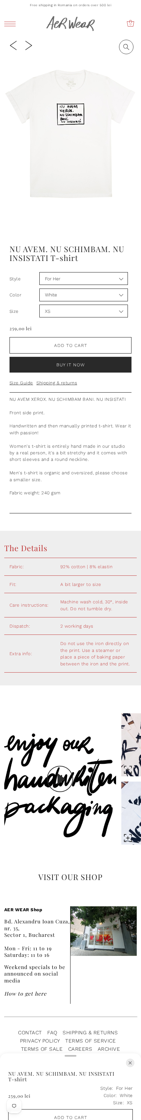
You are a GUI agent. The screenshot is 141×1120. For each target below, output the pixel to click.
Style (15, 278)
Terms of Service (90, 1041)
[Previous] (13, 45)
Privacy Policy (40, 1041)
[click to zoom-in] (126, 47)
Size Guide (21, 382)
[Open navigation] (11, 24)
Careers (80, 1049)
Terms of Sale (42, 1049)
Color (16, 294)
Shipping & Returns (90, 1032)
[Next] (28, 45)
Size (14, 311)
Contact (30, 1032)
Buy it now (70, 364)
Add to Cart (70, 345)
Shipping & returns (56, 382)
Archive (109, 1049)
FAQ (52, 1032)
